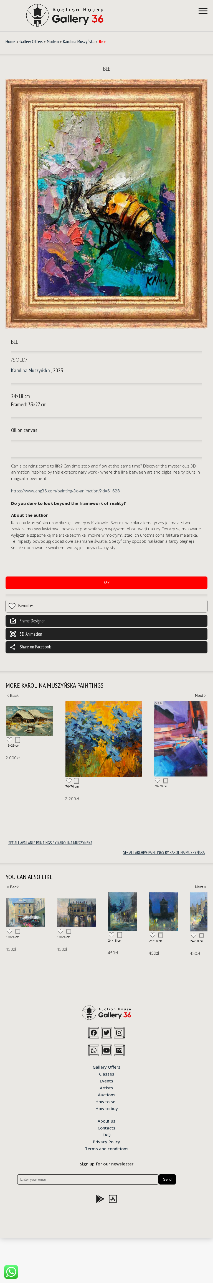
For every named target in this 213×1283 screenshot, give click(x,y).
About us (106, 1120)
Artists (106, 1087)
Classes (106, 1073)
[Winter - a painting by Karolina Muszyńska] (29, 721)
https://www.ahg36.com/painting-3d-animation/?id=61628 (65, 491)
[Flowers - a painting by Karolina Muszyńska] (103, 739)
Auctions (106, 1094)
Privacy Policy (106, 1141)
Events (106, 1080)
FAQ (107, 1134)
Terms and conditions (106, 1148)
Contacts (106, 1127)
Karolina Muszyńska (79, 41)
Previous (12, 695)
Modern (53, 41)
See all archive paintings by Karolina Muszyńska (164, 852)
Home (10, 41)
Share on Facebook (30, 647)
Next (200, 695)
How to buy (106, 1108)
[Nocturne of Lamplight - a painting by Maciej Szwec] (77, 911)
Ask (107, 582)
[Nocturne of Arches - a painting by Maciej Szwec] (31, 912)
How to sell (106, 1101)
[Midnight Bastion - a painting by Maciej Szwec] (118, 911)
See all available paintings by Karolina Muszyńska (50, 842)
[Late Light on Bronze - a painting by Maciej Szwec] (159, 911)
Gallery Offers (31, 41)
